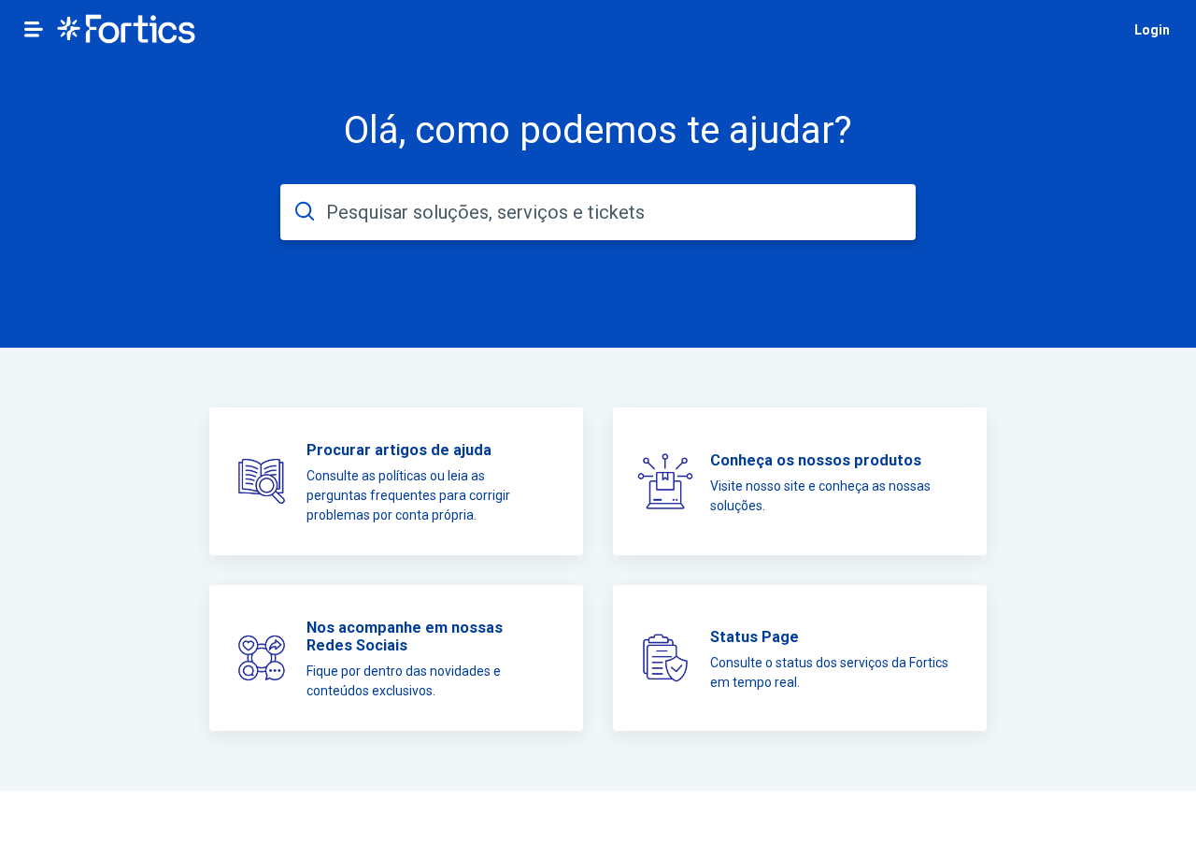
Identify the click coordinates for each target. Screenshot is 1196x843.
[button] (34, 29)
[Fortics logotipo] (126, 30)
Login (1152, 29)
